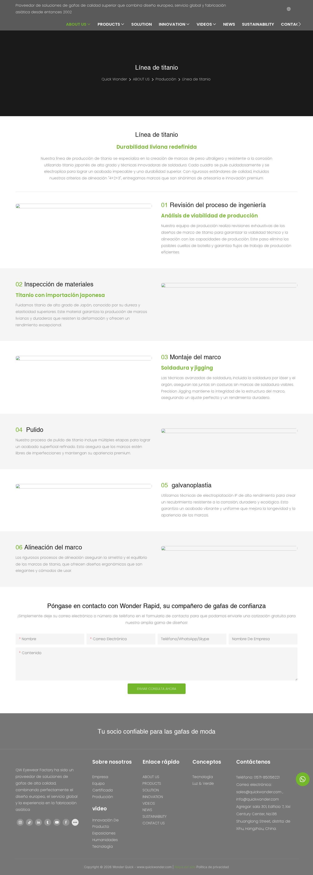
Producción (166, 79)
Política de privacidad (212, 867)
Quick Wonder (114, 79)
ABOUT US (141, 79)
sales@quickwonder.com (258, 792)
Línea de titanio (196, 79)
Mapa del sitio (185, 867)
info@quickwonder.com (257, 799)
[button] (299, 24)
